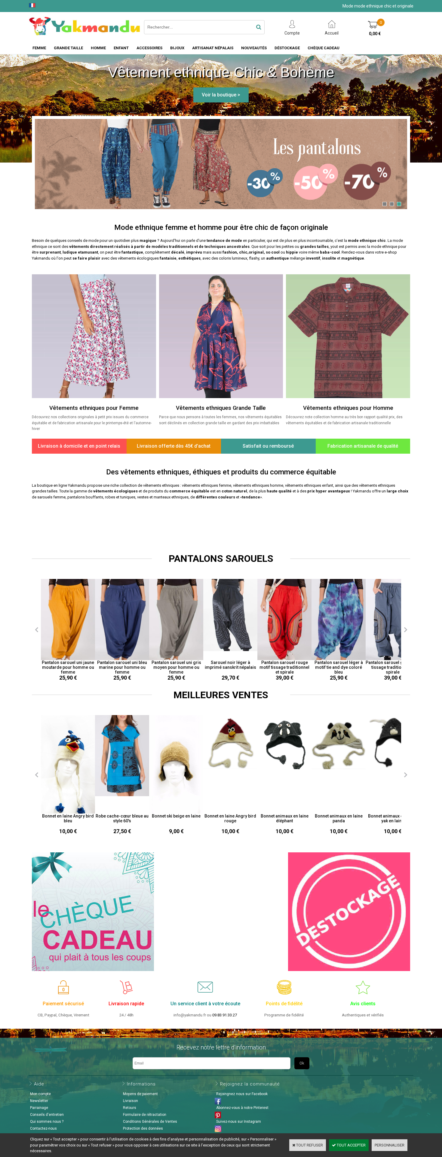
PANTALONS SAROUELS (221, 558)
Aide (39, 1084)
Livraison (130, 1101)
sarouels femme (51, 497)
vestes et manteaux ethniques (163, 497)
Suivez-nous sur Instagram (238, 1121)
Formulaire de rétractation (144, 1115)
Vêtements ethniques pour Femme (94, 408)
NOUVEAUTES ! (221, 521)
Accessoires (149, 48)
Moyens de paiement (140, 1094)
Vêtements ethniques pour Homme (348, 408)
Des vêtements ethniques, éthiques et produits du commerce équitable (221, 472)
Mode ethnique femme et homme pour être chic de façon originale (221, 227)
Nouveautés (254, 48)
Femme (39, 48)
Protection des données (143, 1128)
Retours (129, 1108)
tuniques (127, 497)
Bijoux (177, 48)
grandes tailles (314, 246)
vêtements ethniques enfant (309, 485)
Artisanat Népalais (212, 48)
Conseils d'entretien (47, 1115)
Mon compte (40, 1094)
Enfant (121, 48)
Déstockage (287, 48)
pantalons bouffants (85, 497)
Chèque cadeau (323, 48)
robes (110, 497)
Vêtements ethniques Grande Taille (221, 408)
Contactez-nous (43, 1128)
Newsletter (39, 1101)
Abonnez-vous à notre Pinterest (242, 1108)
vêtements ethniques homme (258, 485)
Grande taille (68, 48)
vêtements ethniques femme (206, 485)
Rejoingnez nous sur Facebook (242, 1094)
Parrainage (39, 1108)
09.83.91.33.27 (224, 1015)
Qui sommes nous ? (46, 1121)
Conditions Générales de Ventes (150, 1121)
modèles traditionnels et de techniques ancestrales (201, 246)
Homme (98, 48)
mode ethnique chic (367, 240)
